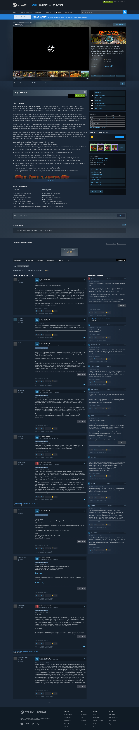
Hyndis (20, 343)
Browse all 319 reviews (50, 703)
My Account (112, 724)
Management (119, 75)
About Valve (84, 714)
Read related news (96, 177)
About (52, 5)
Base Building (94, 75)
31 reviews (20, 513)
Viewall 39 (121, 147)
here (43, 230)
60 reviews (20, 282)
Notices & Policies (98, 720)
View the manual (95, 172)
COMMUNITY (43, 5)
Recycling (83, 724)
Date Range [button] (50, 260)
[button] (16, 12)
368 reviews (20, 661)
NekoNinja (21, 510)
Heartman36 (21, 462)
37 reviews (20, 345)
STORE (34, 5)
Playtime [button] (60, 260)
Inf (18, 279)
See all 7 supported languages (98, 127)
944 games (20, 280)
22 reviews (20, 464)
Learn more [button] (119, 137)
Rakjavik (20, 436)
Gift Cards (67, 727)
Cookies (95, 724)
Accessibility (96, 717)
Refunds (95, 727)
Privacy (95, 714)
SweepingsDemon (23, 657)
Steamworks (67, 720)
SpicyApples (21, 605)
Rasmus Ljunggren (109, 65)
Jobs (82, 717)
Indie (96, 158)
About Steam (68, 714)
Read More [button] (81, 374)
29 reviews (20, 607)
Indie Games (22, 22)
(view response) (18, 505)
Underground (112, 75)
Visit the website (95, 169)
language (122, 1)
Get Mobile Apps (113, 717)
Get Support (112, 720)
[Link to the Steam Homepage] (19, 6)
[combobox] (102, 12)
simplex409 (21, 390)
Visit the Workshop (96, 182)
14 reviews (20, 438)
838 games (20, 320)
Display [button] (69, 260)
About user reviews (111, 244)
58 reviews (20, 560)
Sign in (16, 83)
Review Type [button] (17, 260)
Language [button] (40, 260)
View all (124, 224)
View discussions (95, 179)
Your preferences (121, 244)
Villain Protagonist (103, 75)
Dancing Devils (108, 66)
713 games (20, 559)
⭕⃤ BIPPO (20, 318)
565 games (20, 512)
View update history (96, 174)
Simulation (100, 158)
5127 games (20, 659)
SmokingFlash (22, 557)
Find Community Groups (97, 185)
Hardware (83, 720)
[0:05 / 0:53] (51, 48)
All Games (15, 22)
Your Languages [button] (22, 266)
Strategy (106, 158)
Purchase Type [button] (29, 260)
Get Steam (112, 714)
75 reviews (20, 322)
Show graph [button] (120, 260)
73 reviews (20, 392)
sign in (115, 1)
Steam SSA (67, 717)
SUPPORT (59, 5)
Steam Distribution (69, 724)
